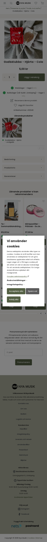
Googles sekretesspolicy (17, 276)
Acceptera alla (16, 291)
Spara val (32, 291)
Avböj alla (13, 299)
